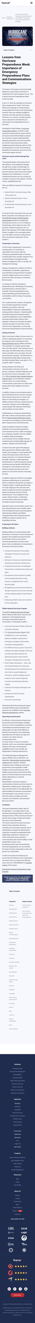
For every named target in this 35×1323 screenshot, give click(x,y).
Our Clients (12, 1003)
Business (11, 905)
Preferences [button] (26, 1306)
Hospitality (12, 993)
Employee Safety (13, 928)
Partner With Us (17, 1207)
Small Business (13, 913)
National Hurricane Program (20, 612)
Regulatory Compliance (17, 1093)
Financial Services (17, 1113)
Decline (17, 1315)
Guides (17, 1182)
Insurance (11, 958)
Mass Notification (13, 938)
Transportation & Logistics (17, 1116)
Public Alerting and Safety (17, 1081)
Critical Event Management (17, 1071)
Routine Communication (17, 1090)
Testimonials (17, 1201)
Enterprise (17, 1106)
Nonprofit (11, 985)
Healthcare (12, 989)
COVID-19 (11, 1015)
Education (11, 976)
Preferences (17, 1318)
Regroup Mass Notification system (19, 418)
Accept (17, 1311)
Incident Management (17, 1170)
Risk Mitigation (17, 1074)
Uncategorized (13, 972)
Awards (11, 1007)
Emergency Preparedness (10, 17)
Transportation (13, 909)
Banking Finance (13, 921)
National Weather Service (10, 343)
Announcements (13, 1029)
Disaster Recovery (13, 924)
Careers (15, 1211)
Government (17, 1131)
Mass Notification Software (17, 1157)
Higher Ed (17, 1144)
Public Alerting (17, 1163)
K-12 (17, 1141)
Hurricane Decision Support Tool (18, 632)
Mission (17, 1195)
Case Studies (17, 1185)
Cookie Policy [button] (16, 1304)
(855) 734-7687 (19, 1219)
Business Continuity (14, 962)
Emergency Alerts (17, 1068)
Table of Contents (8, 50)
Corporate (11, 954)
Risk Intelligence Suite (17, 1160)
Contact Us (17, 1214)
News (10, 1025)
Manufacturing (13, 917)
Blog (3, 18)
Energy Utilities (17, 1125)
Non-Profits (17, 1147)
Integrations (17, 1166)
